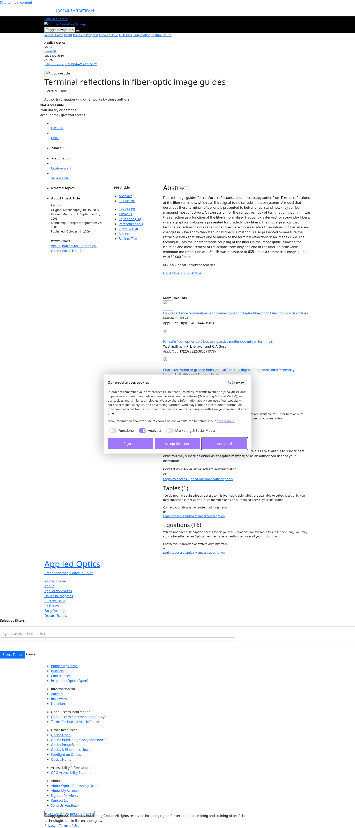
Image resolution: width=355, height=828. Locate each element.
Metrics (124, 233)
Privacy (49, 825)
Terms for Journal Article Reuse (75, 721)
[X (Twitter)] (45, 811)
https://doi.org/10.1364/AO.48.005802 (71, 64)
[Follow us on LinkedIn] (48, 811)
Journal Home (53, 35)
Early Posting (142, 35)
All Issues (125, 35)
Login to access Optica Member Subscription (198, 479)
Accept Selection (177, 443)
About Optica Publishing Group (75, 785)
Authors (57, 694)
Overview (238, 382)
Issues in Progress (85, 35)
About (68, 35)
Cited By (128, 229)
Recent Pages (81, 814)
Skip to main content (16, 2)
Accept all (224, 443)
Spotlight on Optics (66, 754)
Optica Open (61, 735)
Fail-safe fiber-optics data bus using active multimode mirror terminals (218, 341)
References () (131, 224)
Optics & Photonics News (70, 749)
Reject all (130, 443)
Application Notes (58, 591)
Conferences (61, 675)
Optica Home (61, 759)
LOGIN (61, 10)
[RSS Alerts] (49, 811)
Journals (57, 671)
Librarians (59, 703)
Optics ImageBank (65, 744)
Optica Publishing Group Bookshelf (78, 740)
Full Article (127, 201)
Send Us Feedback (65, 805)
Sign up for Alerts (64, 795)
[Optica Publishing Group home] (65, 24)
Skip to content (56, 19)
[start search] (50, 12)
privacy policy (226, 421)
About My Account (65, 790)
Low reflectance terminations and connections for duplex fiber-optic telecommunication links (235, 313)
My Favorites (55, 814)
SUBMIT (72, 10)
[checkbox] (121, 430)
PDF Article (122, 187)
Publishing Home (64, 666)
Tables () (126, 214)
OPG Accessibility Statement (73, 772)
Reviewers (59, 698)
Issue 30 (50, 51)
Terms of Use (69, 825)
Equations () (130, 219)
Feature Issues (161, 35)
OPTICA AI (86, 10)
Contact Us (59, 800)
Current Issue (108, 35)
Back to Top (128, 238)
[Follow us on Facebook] (47, 811)
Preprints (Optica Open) (69, 680)
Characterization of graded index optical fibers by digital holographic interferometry (228, 370)
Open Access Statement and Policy (78, 717)
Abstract (125, 196)
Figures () (127, 209)
